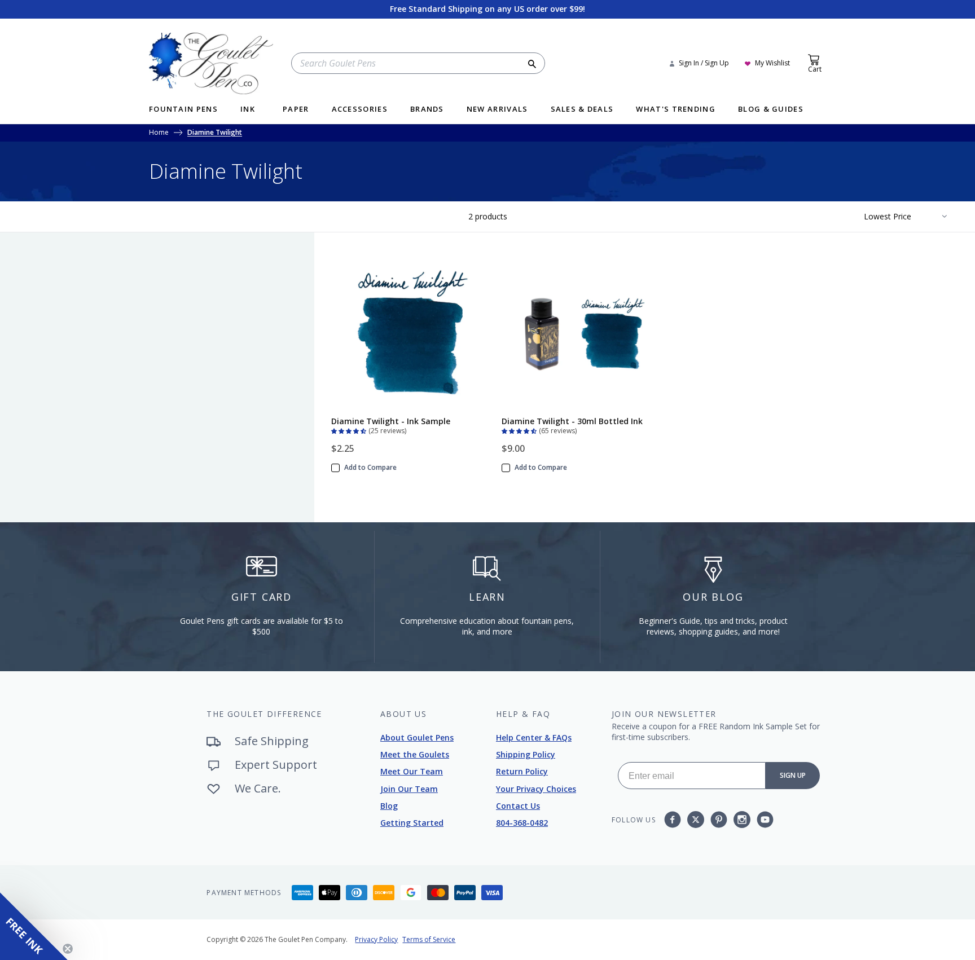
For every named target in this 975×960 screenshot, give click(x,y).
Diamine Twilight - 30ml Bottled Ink (572, 421)
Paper (296, 109)
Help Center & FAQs (534, 737)
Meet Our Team (411, 771)
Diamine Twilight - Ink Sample (390, 421)
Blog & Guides (770, 109)
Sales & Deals (582, 109)
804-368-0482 (522, 822)
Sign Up (793, 775)
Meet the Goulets (414, 754)
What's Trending (675, 109)
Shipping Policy (525, 754)
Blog (389, 805)
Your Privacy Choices (536, 788)
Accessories (360, 109)
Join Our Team (409, 788)
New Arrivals (497, 109)
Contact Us (518, 805)
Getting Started (411, 822)
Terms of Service (428, 939)
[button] (349, 430)
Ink (247, 109)
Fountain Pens (183, 109)
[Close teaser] (67, 948)
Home (159, 133)
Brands (427, 109)
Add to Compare (370, 468)
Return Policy (522, 771)
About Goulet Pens (417, 737)
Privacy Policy (376, 939)
